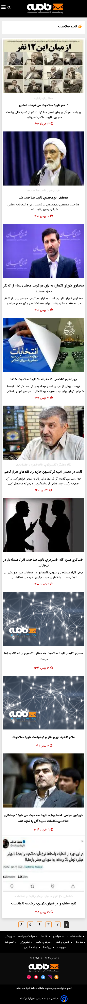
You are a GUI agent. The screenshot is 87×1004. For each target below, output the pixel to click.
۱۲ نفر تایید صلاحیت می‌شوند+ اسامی (43, 105)
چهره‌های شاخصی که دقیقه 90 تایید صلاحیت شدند (43, 379)
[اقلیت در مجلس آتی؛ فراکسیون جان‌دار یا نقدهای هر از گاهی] (43, 433)
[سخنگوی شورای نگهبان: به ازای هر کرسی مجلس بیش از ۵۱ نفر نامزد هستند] (43, 251)
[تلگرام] (43, 977)
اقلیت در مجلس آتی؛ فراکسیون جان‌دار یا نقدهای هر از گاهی (43, 472)
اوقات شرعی (31, 947)
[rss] (56, 977)
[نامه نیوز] (45, 8)
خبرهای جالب (44, 942)
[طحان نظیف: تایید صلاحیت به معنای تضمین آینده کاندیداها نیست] (43, 619)
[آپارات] (29, 977)
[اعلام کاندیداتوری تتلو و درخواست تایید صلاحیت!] (43, 702)
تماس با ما (51, 958)
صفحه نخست (75, 936)
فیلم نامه (9, 942)
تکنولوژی (25, 942)
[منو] (3, 8)
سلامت (79, 942)
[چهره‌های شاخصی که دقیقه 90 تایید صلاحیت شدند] (43, 345)
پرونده (61, 947)
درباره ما (35, 958)
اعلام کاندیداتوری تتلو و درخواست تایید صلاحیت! (43, 737)
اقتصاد (44, 936)
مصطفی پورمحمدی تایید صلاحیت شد (43, 198)
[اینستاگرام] (50, 977)
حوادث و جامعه (27, 936)
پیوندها (48, 947)
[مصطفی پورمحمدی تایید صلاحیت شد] (43, 158)
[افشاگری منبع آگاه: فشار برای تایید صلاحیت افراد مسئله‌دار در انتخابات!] (43, 525)
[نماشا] (36, 976)
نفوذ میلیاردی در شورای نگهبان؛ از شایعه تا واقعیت (43, 903)
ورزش (9, 936)
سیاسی (58, 936)
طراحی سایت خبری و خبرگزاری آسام (39, 999)
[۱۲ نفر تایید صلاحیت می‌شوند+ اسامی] (43, 66)
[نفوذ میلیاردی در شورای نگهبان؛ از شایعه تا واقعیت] (43, 864)
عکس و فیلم (63, 942)
